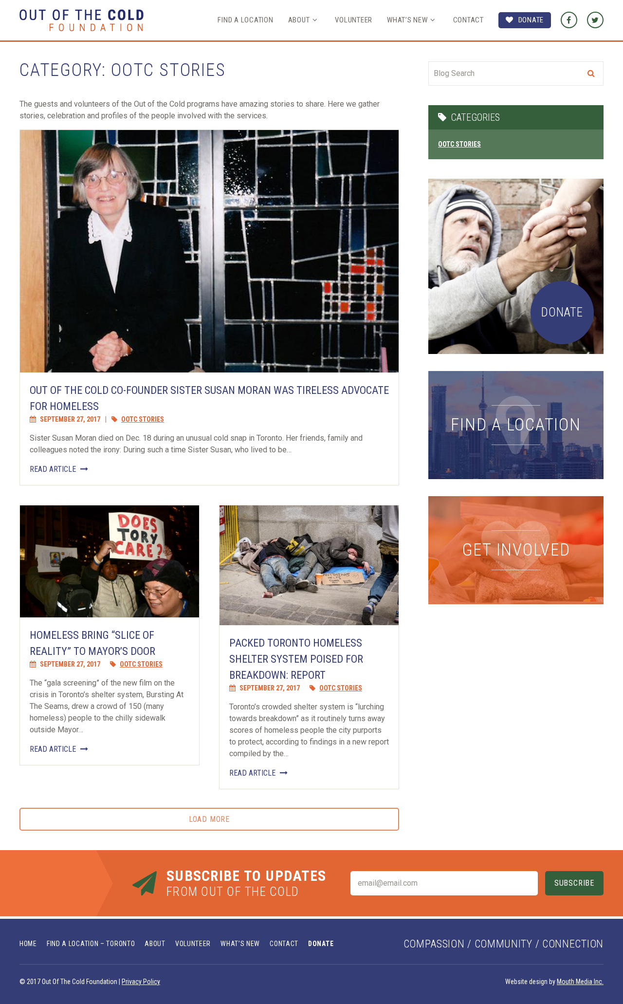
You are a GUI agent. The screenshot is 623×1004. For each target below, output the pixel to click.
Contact (468, 20)
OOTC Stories (142, 419)
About (299, 20)
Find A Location (245, 20)
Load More (209, 819)
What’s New (407, 20)
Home (28, 944)
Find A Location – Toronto (91, 944)
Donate (531, 20)
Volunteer (353, 20)
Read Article (54, 469)
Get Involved (516, 550)
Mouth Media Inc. (580, 981)
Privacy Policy (141, 981)
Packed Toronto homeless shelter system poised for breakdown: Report (296, 659)
